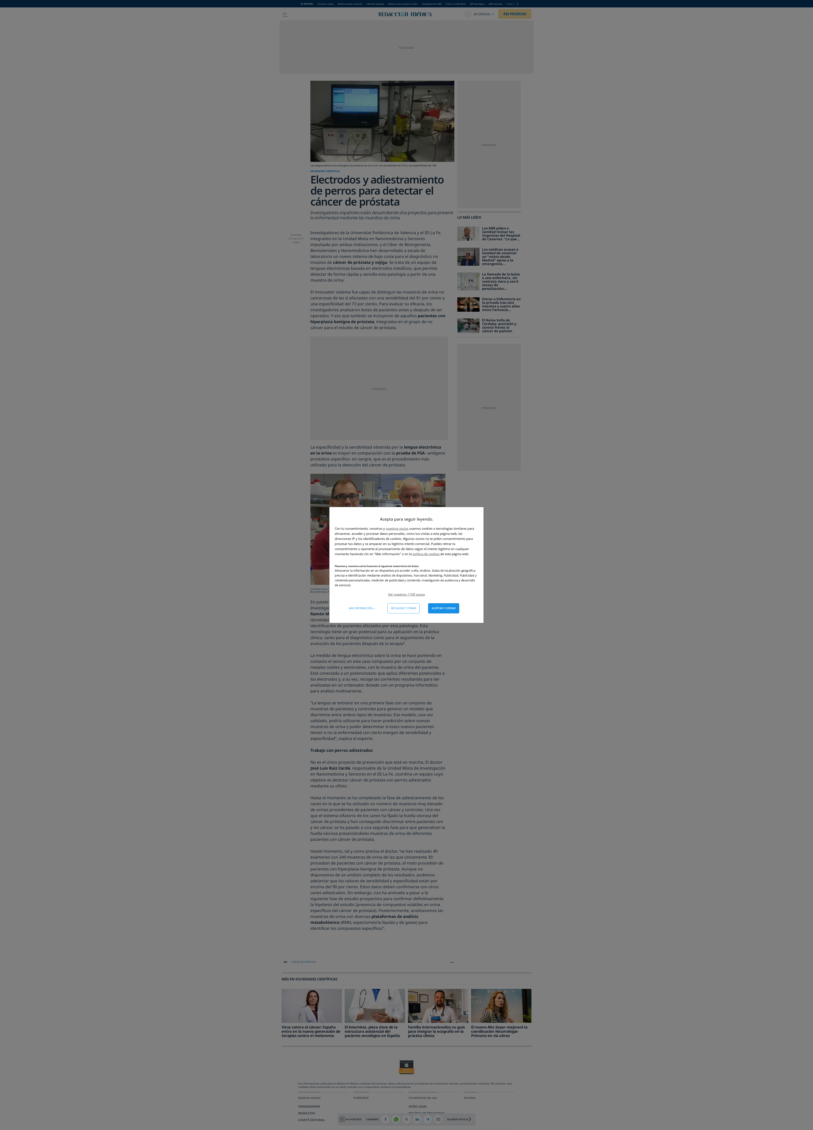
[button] (406, 594)
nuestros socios (397, 528)
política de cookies (426, 554)
